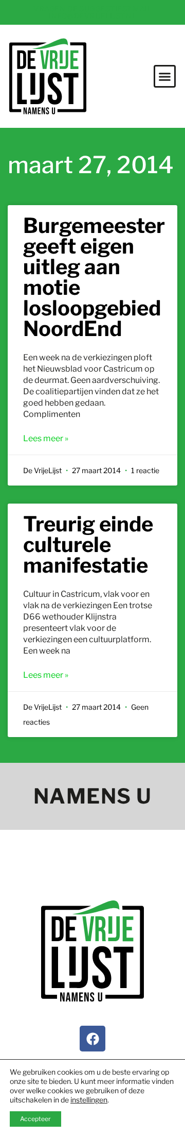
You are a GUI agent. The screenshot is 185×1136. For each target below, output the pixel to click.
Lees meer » (45, 438)
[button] (165, 76)
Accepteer (35, 1119)
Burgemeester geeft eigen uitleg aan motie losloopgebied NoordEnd (94, 277)
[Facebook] (92, 1038)
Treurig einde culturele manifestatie (88, 544)
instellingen (88, 1099)
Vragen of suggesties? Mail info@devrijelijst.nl (92, 12)
